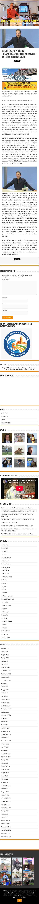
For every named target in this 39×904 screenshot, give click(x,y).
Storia (5, 628)
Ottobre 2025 (5, 677)
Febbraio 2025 (5, 699)
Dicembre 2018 (5, 827)
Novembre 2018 (6, 830)
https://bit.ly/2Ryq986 (11, 129)
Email (4, 304)
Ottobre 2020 (5, 788)
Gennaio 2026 (5, 667)
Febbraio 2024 (5, 728)
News (5, 589)
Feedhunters (7, 564)
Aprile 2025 (4, 693)
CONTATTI (4, 416)
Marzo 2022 (4, 763)
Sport (5, 624)
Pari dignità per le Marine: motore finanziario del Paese (17, 519)
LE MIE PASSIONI (6, 423)
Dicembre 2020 (5, 785)
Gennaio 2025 (5, 702)
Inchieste (6, 573)
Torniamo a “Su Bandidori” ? (9, 522)
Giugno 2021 (5, 772)
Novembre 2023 (6, 734)
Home (3, 419)
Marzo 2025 (4, 696)
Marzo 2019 (4, 817)
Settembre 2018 (6, 836)
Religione (6, 602)
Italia (4, 580)
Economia (6, 561)
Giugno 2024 (5, 718)
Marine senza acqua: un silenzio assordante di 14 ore (17, 525)
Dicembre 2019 (5, 798)
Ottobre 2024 (5, 712)
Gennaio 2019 (5, 823)
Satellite (5, 615)
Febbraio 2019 (5, 820)
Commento (6, 279)
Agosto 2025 (5, 683)
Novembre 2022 (6, 757)
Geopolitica (6, 567)
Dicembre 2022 (5, 753)
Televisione (6, 631)
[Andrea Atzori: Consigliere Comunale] (19, 13)
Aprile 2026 (4, 661)
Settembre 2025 (6, 680)
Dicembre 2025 (5, 670)
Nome (4, 297)
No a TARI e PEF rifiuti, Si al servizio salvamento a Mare (17, 534)
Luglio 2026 (4, 651)
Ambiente (6, 545)
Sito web (4, 310)
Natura (5, 586)
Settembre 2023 (6, 741)
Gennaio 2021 (5, 782)
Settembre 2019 (6, 808)
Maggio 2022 (5, 760)
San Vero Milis (7, 605)
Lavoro (5, 583)
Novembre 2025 (6, 674)
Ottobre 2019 (5, 804)
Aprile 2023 (4, 750)
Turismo (5, 634)
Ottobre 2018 (5, 833)
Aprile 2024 (4, 721)
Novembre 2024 (6, 709)
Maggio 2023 (5, 747)
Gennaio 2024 (5, 731)
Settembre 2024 (6, 715)
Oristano (5, 592)
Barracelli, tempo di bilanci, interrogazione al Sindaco (17, 508)
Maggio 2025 (5, 690)
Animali (5, 548)
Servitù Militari (7, 621)
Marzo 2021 (4, 779)
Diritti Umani (7, 557)
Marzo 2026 (4, 664)
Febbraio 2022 (5, 766)
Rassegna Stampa (8, 599)
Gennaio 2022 (5, 769)
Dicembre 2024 (5, 706)
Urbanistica (6, 637)
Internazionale (7, 577)
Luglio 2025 (4, 686)
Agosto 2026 (5, 648)
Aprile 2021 (4, 776)
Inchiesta (6, 570)
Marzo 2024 (4, 725)
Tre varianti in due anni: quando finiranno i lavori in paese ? (18, 511)
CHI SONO (4, 413)
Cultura (5, 554)
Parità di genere (8, 596)
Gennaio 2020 (5, 795)
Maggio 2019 (5, 811)
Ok (19, 900)
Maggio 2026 (5, 658)
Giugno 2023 (5, 744)
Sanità (5, 608)
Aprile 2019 (4, 814)
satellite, (5, 618)
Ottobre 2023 (5, 737)
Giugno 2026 (5, 655)
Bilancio (5, 551)
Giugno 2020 (5, 792)
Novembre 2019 (6, 801)
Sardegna (6, 612)
